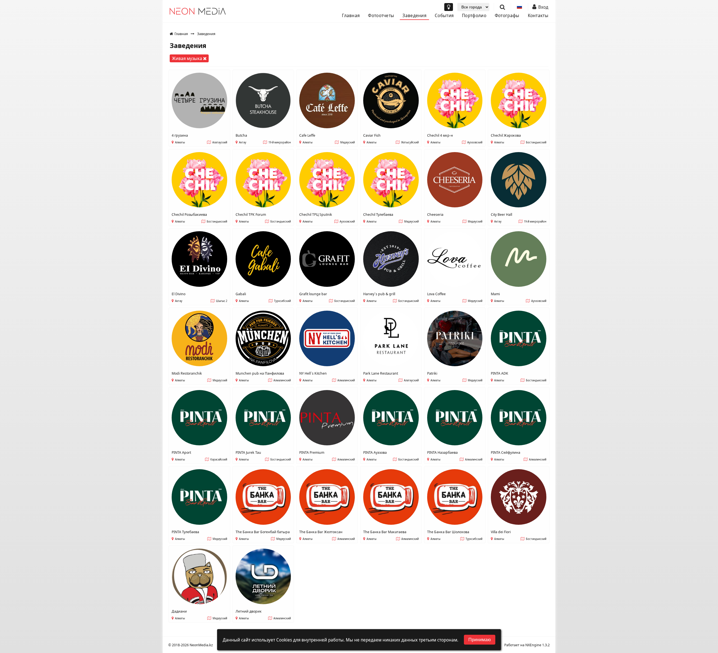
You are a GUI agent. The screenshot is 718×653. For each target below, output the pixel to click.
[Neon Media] (198, 11)
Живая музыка (187, 58)
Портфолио (474, 15)
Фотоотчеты (381, 15)
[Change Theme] (448, 7)
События (444, 15)
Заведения (414, 15)
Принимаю (479, 639)
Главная (351, 15)
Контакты (538, 15)
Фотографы (507, 15)
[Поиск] (502, 7)
